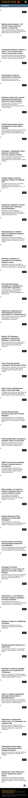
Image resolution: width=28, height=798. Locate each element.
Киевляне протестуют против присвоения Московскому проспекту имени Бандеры (13, 99)
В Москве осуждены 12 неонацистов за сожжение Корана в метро (12, 260)
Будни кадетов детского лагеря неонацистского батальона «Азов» (11, 79)
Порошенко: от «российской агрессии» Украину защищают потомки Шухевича (13, 597)
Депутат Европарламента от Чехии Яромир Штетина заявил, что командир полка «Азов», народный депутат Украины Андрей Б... (14, 701)
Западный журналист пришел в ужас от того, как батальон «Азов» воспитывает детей (14, 51)
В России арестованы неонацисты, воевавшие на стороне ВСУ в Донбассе (12, 286)
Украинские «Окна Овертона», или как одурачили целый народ (13, 773)
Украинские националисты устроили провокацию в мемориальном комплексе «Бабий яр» (12, 626)
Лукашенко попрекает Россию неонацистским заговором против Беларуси (13, 206)
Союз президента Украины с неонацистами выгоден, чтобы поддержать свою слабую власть (13, 650)
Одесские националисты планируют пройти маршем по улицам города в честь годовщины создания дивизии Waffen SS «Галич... (14, 675)
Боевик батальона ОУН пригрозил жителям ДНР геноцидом (11, 518)
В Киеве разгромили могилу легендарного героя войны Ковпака (12, 126)
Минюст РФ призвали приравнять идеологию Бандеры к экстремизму (11, 338)
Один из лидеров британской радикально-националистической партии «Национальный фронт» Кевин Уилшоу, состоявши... (14, 31)
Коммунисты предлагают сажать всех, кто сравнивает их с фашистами (14, 721)
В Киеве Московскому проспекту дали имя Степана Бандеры (13, 413)
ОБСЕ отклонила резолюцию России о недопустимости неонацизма (13, 464)
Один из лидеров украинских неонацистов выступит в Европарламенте (13, 696)
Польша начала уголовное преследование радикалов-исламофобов (12, 543)
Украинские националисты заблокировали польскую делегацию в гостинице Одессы (14, 312)
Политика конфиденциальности (8, 792)
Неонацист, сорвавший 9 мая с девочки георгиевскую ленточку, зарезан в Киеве (13, 153)
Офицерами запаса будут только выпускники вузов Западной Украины (12, 748)
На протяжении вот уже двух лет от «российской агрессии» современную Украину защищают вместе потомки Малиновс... (14, 603)
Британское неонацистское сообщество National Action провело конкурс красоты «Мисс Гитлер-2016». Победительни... (12, 444)
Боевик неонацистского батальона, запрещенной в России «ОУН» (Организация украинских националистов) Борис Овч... (13, 523)
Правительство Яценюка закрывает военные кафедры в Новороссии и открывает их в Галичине (14, 753)
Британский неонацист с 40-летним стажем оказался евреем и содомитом (12, 26)
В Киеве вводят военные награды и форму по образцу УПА (13, 180)
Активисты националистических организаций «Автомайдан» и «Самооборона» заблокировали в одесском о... (14, 318)
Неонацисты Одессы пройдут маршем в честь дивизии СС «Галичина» (13, 670)
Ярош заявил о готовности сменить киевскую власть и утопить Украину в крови (12, 491)
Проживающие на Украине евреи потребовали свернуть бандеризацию (13, 233)
